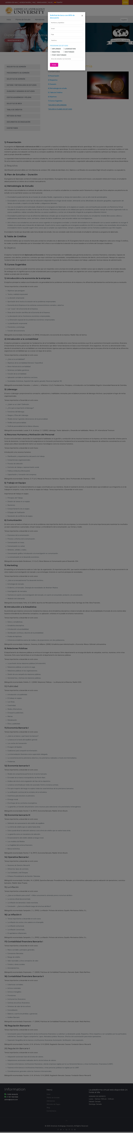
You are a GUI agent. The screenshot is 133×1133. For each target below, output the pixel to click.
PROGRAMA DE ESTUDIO (59, 46)
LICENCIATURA (70, 49)
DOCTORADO (69, 52)
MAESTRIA (56, 52)
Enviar (54, 65)
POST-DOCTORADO (59, 55)
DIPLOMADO (56, 49)
